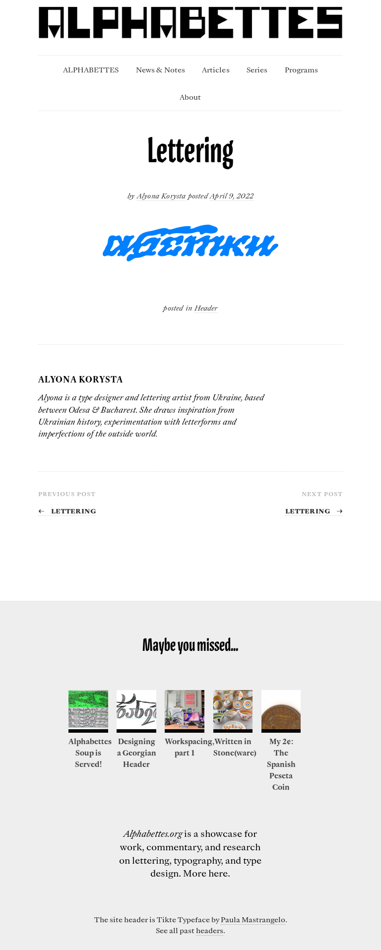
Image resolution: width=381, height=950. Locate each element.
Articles (215, 69)
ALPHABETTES (91, 69)
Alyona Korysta (161, 195)
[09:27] (88, 730)
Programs (301, 69)
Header (206, 308)
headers (209, 930)
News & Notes (160, 69)
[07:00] (184, 730)
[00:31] (136, 730)
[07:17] (233, 730)
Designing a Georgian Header (136, 752)
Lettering (67, 510)
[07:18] (281, 730)
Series (257, 69)
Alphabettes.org (153, 833)
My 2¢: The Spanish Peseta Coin (281, 764)
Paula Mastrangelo (253, 919)
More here (205, 873)
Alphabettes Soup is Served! (90, 752)
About (190, 97)
